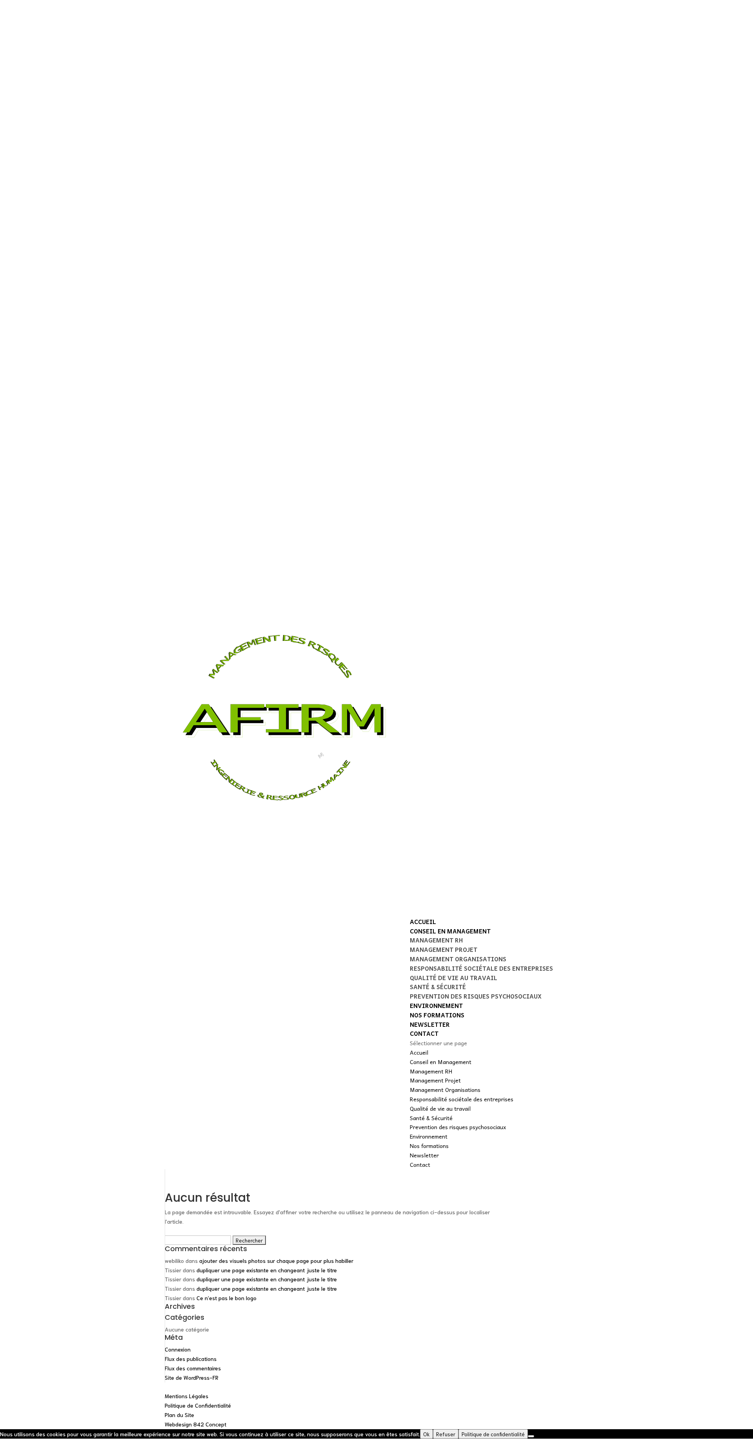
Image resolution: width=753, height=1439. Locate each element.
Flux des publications (190, 1358)
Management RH (436, 940)
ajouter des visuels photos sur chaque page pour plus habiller (276, 1260)
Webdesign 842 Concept (195, 1424)
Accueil (423, 921)
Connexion (178, 1349)
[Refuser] (531, 1436)
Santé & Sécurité (438, 986)
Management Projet (443, 949)
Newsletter (430, 1024)
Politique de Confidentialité (198, 1405)
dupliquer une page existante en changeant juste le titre (266, 1269)
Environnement (436, 1005)
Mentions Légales (186, 1395)
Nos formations (437, 1015)
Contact (424, 1033)
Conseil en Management (450, 931)
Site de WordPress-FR (191, 1377)
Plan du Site (179, 1414)
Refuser (445, 1433)
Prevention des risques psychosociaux (476, 996)
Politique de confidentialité (493, 1433)
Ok (426, 1433)
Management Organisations (458, 959)
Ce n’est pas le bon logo (226, 1297)
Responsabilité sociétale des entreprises (481, 968)
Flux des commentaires (193, 1368)
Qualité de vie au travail (453, 977)
